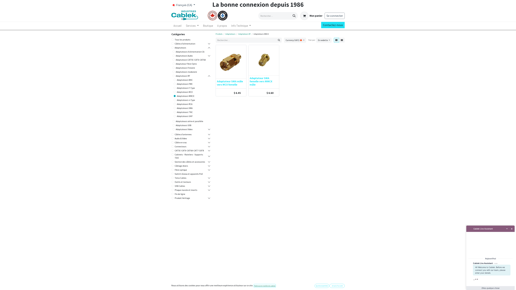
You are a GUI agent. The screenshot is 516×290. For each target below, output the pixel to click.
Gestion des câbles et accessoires (190, 161)
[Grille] (336, 40)
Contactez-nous (333, 25)
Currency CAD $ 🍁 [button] (294, 40)
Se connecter (334, 16)
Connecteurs (180, 146)
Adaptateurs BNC (185, 80)
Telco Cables (180, 178)
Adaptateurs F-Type (186, 88)
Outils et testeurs (183, 182)
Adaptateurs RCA (184, 104)
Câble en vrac (181, 142)
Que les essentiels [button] (322, 286)
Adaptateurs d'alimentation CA (190, 51)
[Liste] (342, 40)
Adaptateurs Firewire (185, 67)
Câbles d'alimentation (185, 43)
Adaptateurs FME (185, 84)
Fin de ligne (180, 194)
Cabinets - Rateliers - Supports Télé (189, 156)
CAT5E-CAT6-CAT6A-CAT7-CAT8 (189, 150)
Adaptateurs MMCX (185, 96)
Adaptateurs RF (183, 76)
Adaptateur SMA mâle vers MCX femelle (230, 83)
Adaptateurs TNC (185, 112)
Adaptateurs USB (183, 125)
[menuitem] (177, 25)
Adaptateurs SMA (185, 108)
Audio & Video (181, 138)
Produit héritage (182, 198)
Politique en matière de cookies (264, 286)
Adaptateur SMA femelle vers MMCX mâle (261, 81)
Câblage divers (181, 165)
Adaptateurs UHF (185, 116)
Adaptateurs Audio (184, 55)
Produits (219, 34)
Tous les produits (182, 39)
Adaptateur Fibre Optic (186, 63)
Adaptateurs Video (184, 129)
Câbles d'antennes (183, 134)
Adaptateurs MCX (185, 92)
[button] (324, 40)
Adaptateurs (180, 47)
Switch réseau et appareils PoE (189, 174)
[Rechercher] (294, 16)
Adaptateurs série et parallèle (189, 121)
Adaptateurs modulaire (186, 71)
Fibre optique (181, 169)
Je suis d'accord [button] (337, 286)
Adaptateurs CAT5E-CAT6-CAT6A (191, 59)
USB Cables (180, 186)
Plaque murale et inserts (186, 190)
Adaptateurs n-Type (186, 100)
